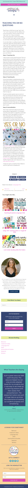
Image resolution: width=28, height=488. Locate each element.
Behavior (3, 341)
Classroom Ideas (5, 343)
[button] (14, 15)
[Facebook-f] (10, 461)
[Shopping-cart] (18, 461)
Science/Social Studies (7, 349)
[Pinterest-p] (15, 461)
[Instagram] (13, 461)
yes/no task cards (9, 145)
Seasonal (3, 351)
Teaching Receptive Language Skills (14, 213)
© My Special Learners (8, 486)
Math (2, 347)
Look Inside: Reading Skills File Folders (14, 250)
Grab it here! (6, 158)
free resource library (8, 161)
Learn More (14, 291)
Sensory (3, 353)
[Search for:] (14, 305)
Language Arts (17, 184)
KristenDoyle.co (21, 486)
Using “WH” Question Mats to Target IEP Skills (14, 231)
